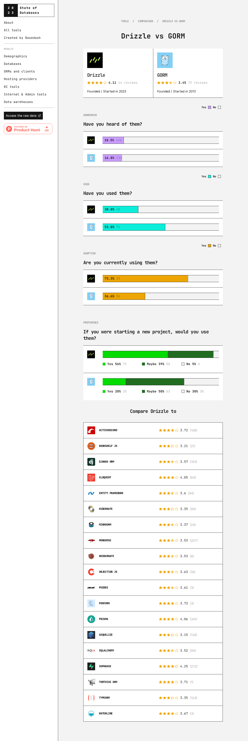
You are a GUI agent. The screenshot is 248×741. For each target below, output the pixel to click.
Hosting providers (20, 79)
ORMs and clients (19, 72)
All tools (12, 30)
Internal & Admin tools (25, 94)
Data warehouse (17, 102)
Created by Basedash (22, 38)
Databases (12, 64)
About (9, 23)
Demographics (15, 56)
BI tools (11, 87)
